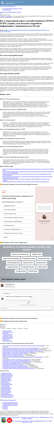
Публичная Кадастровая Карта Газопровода (13, 364)
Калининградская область (7, 395)
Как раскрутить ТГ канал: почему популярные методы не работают (19, 352)
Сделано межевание (7, 334)
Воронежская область (6, 388)
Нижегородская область (7, 375)
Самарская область (5, 387)
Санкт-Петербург (15, 417)
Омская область (5, 382)
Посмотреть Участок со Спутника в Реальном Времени (16, 360)
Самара (24, 418)
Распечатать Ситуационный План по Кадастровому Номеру (17, 362)
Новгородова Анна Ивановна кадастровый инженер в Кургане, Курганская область (23, 357)
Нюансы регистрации (8, 337)
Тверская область (5, 393)
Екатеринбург (31, 417)
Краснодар (29, 418)
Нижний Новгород (44, 417)
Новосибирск (24, 417)
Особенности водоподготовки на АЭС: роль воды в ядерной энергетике (20, 349)
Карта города (6, 339)
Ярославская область (6, 379)
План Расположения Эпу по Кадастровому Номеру (15, 365)
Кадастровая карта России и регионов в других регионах (16, 359)
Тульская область (5, 385)
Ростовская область (6, 378)
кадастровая (23, 30)
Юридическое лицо (7, 338)
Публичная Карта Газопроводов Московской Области (16, 367)
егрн (9, 30)
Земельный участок (7, 335)
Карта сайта (6, 406)
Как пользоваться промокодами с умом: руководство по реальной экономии (21, 348)
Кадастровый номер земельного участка (12, 8)
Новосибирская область (7, 394)
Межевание (5, 333)
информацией (15, 30)
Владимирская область (6, 384)
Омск (51, 417)
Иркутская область (5, 389)
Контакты (5, 407)
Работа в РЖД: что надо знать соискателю (13, 354)
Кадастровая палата (7, 341)
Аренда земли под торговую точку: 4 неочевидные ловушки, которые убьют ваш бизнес (24, 345)
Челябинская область (6, 380)
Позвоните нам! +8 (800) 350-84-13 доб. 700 (10, 12)
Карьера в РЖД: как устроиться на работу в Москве (15, 353)
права (9, 31)
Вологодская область (6, 392)
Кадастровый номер (7, 332)
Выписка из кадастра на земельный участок (13, 355)
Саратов (30, 422)
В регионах (3, 417)
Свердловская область (6, 376)
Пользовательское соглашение (10, 403)
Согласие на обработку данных (10, 402)
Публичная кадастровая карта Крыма (12, 363)
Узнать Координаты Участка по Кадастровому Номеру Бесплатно (18, 368)
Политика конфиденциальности (10, 405)
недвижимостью (32, 30)
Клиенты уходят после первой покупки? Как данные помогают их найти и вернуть (23, 350)
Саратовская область (6, 390)
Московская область (6, 373)
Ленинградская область (7, 374)
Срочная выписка (7, 9)
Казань (37, 417)
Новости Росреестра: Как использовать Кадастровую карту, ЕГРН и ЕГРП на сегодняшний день (26, 181)
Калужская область (5, 383)
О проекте (5, 408)
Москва (8, 417)
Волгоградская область (6, 397)
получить (40, 30)
